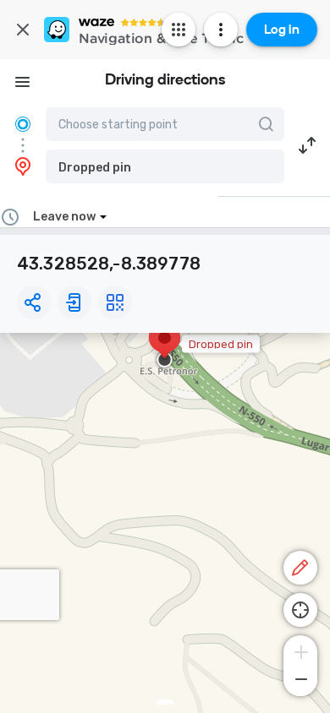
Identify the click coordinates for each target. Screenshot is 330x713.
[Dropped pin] (165, 346)
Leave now (64, 217)
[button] (165, 166)
